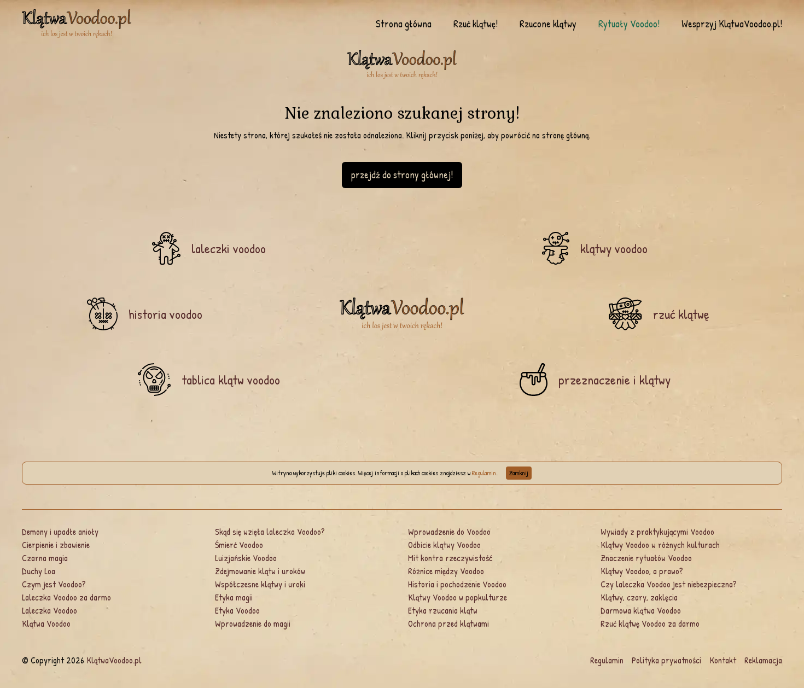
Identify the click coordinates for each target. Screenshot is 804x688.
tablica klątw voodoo (231, 379)
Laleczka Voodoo (49, 610)
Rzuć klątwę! (475, 24)
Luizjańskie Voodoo (246, 557)
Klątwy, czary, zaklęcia (639, 597)
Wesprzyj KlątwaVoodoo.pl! (731, 24)
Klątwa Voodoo (46, 623)
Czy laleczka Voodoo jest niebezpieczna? (669, 584)
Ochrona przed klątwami (448, 623)
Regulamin (484, 472)
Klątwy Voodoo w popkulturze (457, 597)
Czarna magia (45, 557)
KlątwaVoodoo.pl (114, 660)
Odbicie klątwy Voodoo (444, 544)
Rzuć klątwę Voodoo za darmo (650, 623)
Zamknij (518, 472)
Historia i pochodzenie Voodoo (457, 584)
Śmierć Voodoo (239, 544)
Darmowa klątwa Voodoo (641, 610)
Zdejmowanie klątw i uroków (260, 571)
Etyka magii (234, 597)
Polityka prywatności (666, 660)
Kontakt (722, 660)
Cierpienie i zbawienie (56, 544)
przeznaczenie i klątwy (614, 379)
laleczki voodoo (228, 248)
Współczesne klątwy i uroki (260, 584)
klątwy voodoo (614, 248)
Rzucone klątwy (548, 24)
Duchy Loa (38, 571)
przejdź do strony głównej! (402, 175)
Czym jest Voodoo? (54, 584)
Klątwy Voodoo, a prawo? (642, 571)
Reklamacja (763, 660)
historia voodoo (165, 314)
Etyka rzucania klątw (442, 610)
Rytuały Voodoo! (629, 24)
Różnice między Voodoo (446, 571)
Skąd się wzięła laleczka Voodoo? (270, 531)
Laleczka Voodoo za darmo (66, 597)
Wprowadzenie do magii (252, 623)
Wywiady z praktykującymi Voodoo (657, 531)
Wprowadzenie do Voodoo (449, 531)
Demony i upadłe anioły (60, 531)
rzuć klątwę (681, 314)
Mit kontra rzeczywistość (450, 557)
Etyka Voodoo (237, 610)
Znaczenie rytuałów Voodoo (646, 557)
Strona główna (404, 24)
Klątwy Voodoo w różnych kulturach (660, 544)
